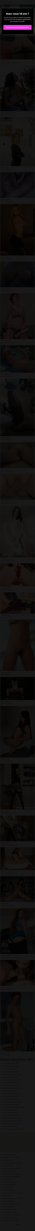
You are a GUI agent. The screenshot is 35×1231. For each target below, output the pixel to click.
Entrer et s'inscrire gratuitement (17, 27)
